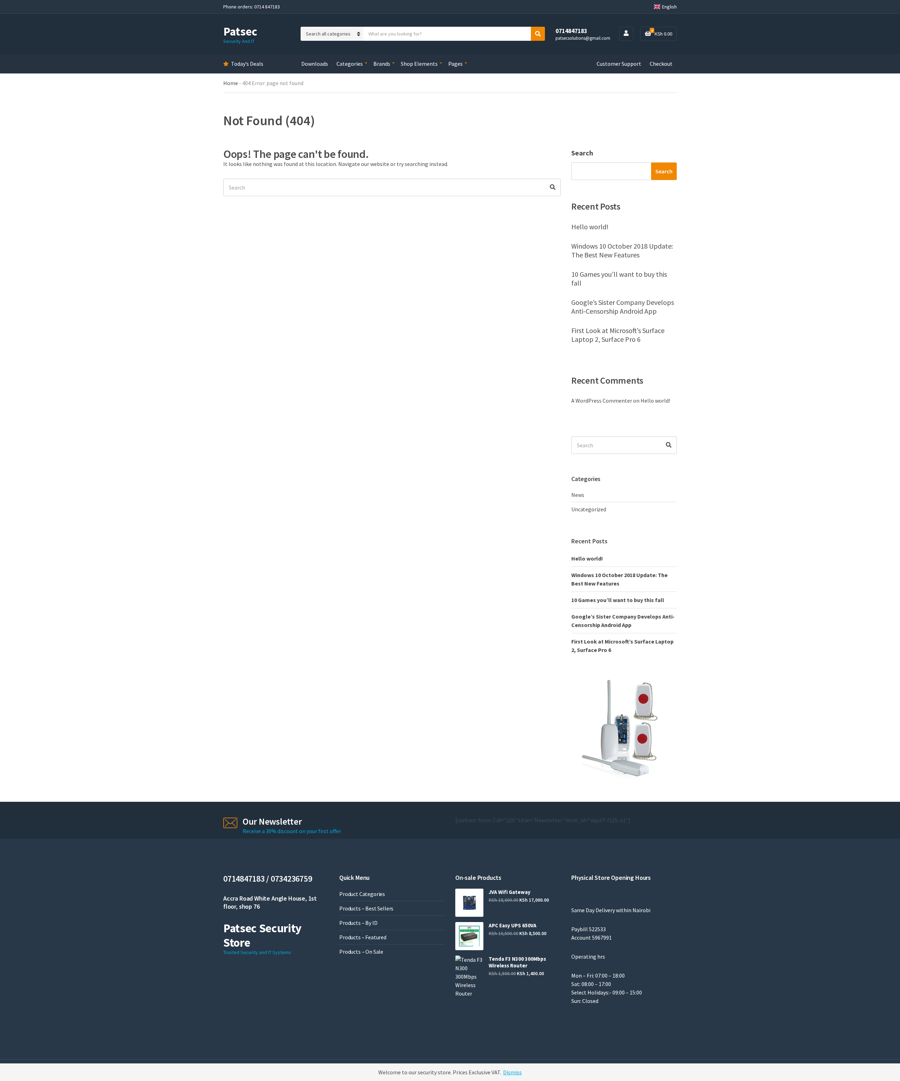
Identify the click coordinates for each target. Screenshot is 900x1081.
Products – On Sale (361, 951)
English (669, 7)
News (577, 494)
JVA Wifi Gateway (510, 892)
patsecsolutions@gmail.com (582, 38)
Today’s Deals (247, 63)
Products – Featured (362, 937)
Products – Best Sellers (366, 908)
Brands (381, 63)
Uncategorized (588, 509)
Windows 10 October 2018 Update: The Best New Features (622, 250)
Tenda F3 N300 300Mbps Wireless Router (517, 962)
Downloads (314, 63)
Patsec (240, 31)
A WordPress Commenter (601, 400)
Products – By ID (358, 922)
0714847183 (571, 31)
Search (582, 152)
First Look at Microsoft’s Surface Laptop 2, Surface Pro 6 (617, 335)
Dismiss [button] (512, 1072)
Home (230, 83)
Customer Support (619, 63)
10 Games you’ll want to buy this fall (619, 278)
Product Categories (362, 893)
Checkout (661, 63)
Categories (349, 63)
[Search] (553, 187)
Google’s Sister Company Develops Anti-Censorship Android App (622, 306)
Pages (455, 63)
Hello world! (590, 226)
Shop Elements (419, 63)
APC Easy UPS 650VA (512, 925)
